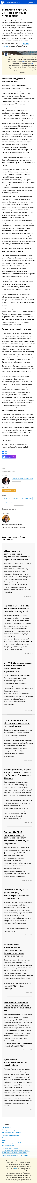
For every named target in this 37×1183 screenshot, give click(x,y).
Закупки (4, 1140)
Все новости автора (16, 480)
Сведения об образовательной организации (15, 1155)
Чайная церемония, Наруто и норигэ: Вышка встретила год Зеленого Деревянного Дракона (17, 773)
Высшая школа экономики (12, 2)
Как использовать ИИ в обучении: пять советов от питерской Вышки (17, 723)
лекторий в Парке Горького (11, 502)
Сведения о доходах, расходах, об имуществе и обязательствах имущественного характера (16, 1151)
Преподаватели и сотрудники (10, 1135)
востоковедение (27, 498)
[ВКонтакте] (3, 452)
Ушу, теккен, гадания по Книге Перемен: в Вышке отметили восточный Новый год (17, 1006)
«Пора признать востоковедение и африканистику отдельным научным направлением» (17, 555)
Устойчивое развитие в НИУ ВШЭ (11, 1132)
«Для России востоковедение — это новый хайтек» (15, 1062)
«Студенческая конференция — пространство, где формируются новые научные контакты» (14, 950)
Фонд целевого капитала (9, 1145)
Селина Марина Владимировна (22, 478)
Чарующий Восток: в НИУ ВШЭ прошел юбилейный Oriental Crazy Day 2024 (16, 608)
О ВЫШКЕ (5, 1125)
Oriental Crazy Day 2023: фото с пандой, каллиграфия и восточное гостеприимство (16, 894)
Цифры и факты (6, 1127)
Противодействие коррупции (10, 1148)
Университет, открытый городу (11, 498)
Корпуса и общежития (8, 1138)
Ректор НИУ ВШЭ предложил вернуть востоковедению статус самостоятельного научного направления (18, 838)
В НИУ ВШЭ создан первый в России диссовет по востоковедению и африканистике (18, 667)
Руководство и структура (9, 1130)
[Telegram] (6, 452)
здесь (15, 1168)
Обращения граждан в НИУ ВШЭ (11, 1143)
